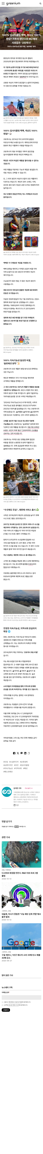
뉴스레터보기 (31, 583)
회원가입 (12, 583)
